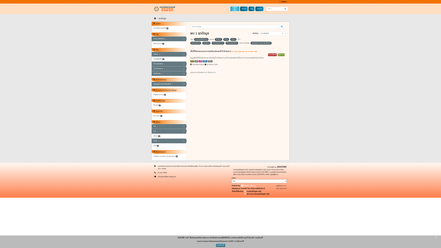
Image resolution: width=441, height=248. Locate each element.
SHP (196, 61)
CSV (192, 61)
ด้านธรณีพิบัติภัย (272, 55)
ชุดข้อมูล (235, 9)
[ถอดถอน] (220, 39)
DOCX (210, 61)
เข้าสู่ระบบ (284, 2)
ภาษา (233, 178)
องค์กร (244, 9)
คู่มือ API (212, 72)
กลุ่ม (251, 9)
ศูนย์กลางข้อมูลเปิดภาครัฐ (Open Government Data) (266, 170)
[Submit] (285, 9)
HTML (204, 61)
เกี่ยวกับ (259, 9)
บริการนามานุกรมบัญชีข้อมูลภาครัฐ (257, 194)
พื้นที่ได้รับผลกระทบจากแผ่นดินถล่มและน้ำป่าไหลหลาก (211, 51)
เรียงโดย (255, 33)
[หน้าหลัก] (155, 18)
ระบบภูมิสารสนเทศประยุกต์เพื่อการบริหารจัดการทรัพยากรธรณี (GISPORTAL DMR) (259, 173)
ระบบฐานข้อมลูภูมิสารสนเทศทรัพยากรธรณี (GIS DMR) (250, 172)
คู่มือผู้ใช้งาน (274, 174)
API (200, 61)
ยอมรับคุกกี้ (220, 245)
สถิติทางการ (281, 55)
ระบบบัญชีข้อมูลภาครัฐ (240, 170)
